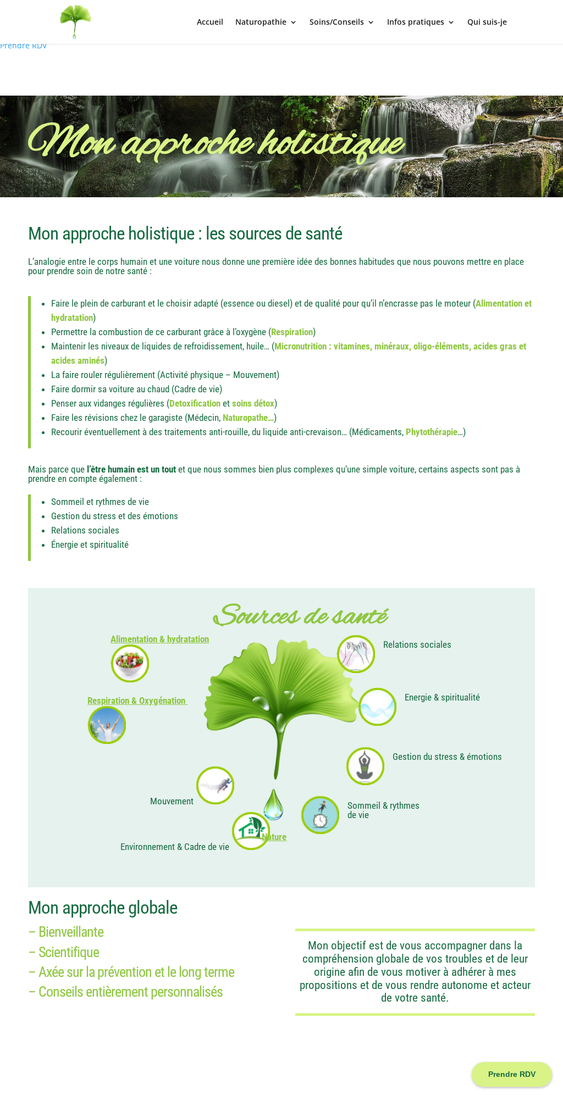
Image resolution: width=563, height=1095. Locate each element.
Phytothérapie (431, 431)
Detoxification (194, 403)
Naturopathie (260, 22)
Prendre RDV (23, 45)
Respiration (292, 331)
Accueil (210, 22)
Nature (274, 836)
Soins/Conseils (337, 22)
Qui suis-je (487, 22)
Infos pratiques (415, 22)
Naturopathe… (248, 417)
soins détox (253, 403)
